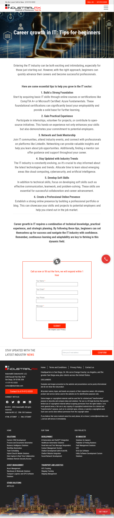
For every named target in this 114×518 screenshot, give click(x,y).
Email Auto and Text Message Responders (56, 445)
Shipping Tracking (47, 471)
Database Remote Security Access (19, 459)
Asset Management (13, 468)
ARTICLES (10, 486)
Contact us (89, 367)
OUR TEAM (45, 430)
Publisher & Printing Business (86, 443)
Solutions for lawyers (83, 440)
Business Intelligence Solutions (17, 445)
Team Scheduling (13, 451)
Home (43, 367)
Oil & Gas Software (82, 451)
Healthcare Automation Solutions (52, 443)
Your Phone (40, 298)
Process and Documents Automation (20, 443)
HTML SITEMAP (11, 417)
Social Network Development (51, 456)
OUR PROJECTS (80, 430)
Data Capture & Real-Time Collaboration (21, 456)
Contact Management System (51, 448)
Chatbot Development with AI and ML (54, 451)
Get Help (103, 512)
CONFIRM (102, 352)
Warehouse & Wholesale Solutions (18, 471)
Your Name (40, 281)
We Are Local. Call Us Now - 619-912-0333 (20, 2)
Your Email (40, 289)
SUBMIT (57, 326)
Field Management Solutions (86, 445)
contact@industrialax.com (14, 386)
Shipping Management (49, 474)
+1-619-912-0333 (11, 383)
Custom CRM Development (16, 440)
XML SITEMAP (26, 417)
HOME (9, 430)
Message (39, 306)
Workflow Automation (14, 448)
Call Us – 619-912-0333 (97, 2)
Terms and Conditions (58, 367)
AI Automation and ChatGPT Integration (55, 440)
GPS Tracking (46, 468)
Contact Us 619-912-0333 (21, 391)
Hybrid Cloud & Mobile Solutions (18, 453)
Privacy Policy (76, 367)
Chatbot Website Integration (51, 453)
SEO (77, 448)
